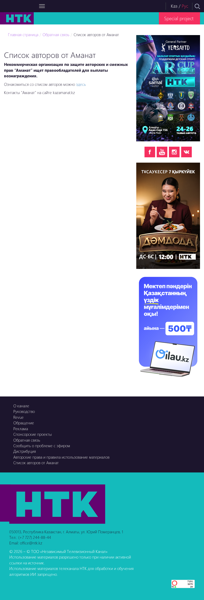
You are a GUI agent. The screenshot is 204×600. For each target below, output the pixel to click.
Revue (18, 417)
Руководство (24, 411)
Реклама (20, 428)
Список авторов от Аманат (96, 34)
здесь (81, 84)
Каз (174, 6)
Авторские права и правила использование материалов (61, 457)
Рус (185, 6)
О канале (21, 405)
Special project (178, 18)
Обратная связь (55, 34)
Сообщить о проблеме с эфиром (41, 445)
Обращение (23, 422)
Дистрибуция (24, 451)
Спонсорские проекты (32, 434)
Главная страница (23, 34)
